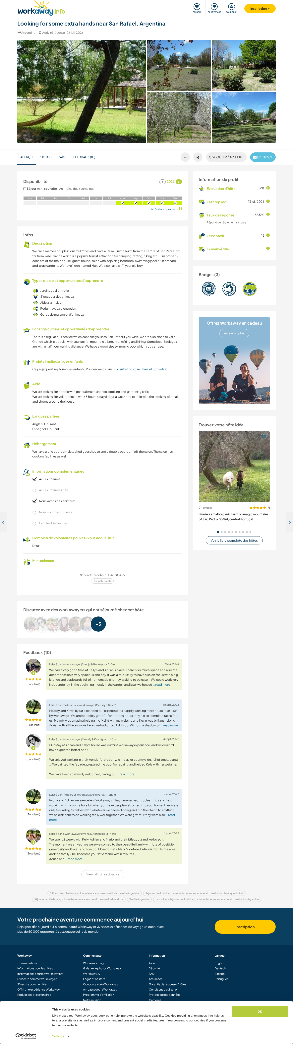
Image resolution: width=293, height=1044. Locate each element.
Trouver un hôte (27, 963)
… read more (161, 684)
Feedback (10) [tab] (84, 157)
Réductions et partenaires (34, 994)
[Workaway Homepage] (41, 7)
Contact (264, 157)
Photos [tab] (45, 157)
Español (220, 973)
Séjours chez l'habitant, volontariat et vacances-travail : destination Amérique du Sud (194, 893)
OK (260, 1011)
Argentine (28, 32)
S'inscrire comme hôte (32, 984)
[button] (218, 532)
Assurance (156, 979)
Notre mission (92, 1000)
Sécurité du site (102, 581)
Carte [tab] (62, 157)
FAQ (151, 973)
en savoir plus (234, 333)
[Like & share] (198, 157)
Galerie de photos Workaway (102, 968)
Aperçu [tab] (26, 157)
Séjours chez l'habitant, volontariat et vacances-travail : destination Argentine (94, 893)
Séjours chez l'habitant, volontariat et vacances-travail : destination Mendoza (78, 899)
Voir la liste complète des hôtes (234, 540)
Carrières (155, 1000)
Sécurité (154, 968)
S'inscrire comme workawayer (37, 979)
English (219, 963)
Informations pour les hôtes (35, 968)
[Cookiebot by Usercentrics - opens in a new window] (25, 1036)
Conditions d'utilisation (163, 989)
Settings (58, 1036)
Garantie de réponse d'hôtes (167, 984)
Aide (152, 963)
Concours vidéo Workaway (100, 984)
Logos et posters (94, 979)
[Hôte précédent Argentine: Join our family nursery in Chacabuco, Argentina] (3, 522)
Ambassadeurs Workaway (100, 989)
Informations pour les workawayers (40, 973)
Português (221, 979)
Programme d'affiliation (98, 994)
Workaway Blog (93, 963)
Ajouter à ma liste (227, 157)
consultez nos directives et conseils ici (141, 369)
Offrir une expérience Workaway (38, 989)
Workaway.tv (91, 973)
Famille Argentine (139, 899)
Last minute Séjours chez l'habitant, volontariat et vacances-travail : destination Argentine (207, 899)
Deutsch (220, 968)
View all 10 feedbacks (102, 874)
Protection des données (164, 994)
